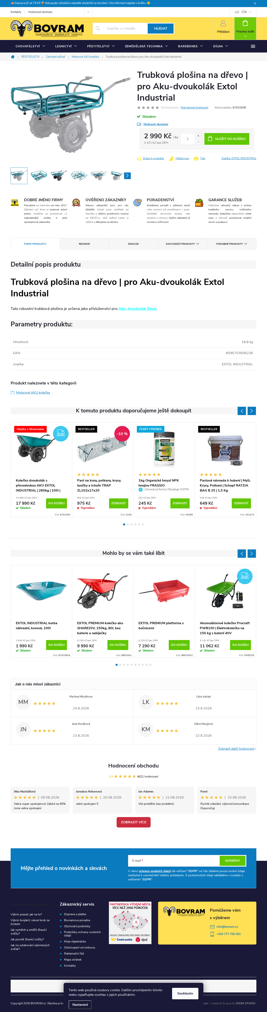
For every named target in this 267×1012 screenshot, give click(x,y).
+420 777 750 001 (229, 934)
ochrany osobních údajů (155, 871)
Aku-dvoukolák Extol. (137, 308)
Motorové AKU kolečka (33, 392)
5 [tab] (139, 524)
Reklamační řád (74, 953)
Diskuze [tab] (133, 244)
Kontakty (16, 12)
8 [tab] (143, 665)
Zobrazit (118, 503)
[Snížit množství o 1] (198, 142)
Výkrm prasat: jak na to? (26, 914)
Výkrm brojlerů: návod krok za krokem (30, 922)
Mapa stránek (73, 959)
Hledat (160, 28)
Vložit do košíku (230, 139)
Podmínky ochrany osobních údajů (82, 934)
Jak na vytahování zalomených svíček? (30, 947)
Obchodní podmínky (77, 926)
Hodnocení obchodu (40, 12)
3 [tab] (132, 524)
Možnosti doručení (156, 124)
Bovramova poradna (77, 920)
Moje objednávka (75, 941)
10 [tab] (150, 665)
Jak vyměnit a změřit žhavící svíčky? (29, 932)
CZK (244, 12)
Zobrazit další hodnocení (236, 748)
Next (252, 411)
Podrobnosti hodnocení (194, 107)
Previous (242, 411)
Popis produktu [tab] (35, 244)
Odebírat (232, 861)
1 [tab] (124, 524)
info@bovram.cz (227, 927)
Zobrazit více (133, 822)
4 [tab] (135, 524)
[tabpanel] (41, 470)
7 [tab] (139, 665)
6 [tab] (143, 524)
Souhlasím (185, 993)
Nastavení (80, 1004)
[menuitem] (30, 46)
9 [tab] (147, 665)
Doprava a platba (75, 914)
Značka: (239, 158)
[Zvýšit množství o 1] (198, 136)
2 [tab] (128, 524)
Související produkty (180, 244)
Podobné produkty (229, 244)
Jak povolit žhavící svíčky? (27, 939)
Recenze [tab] (84, 244)
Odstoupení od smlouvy (79, 947)
